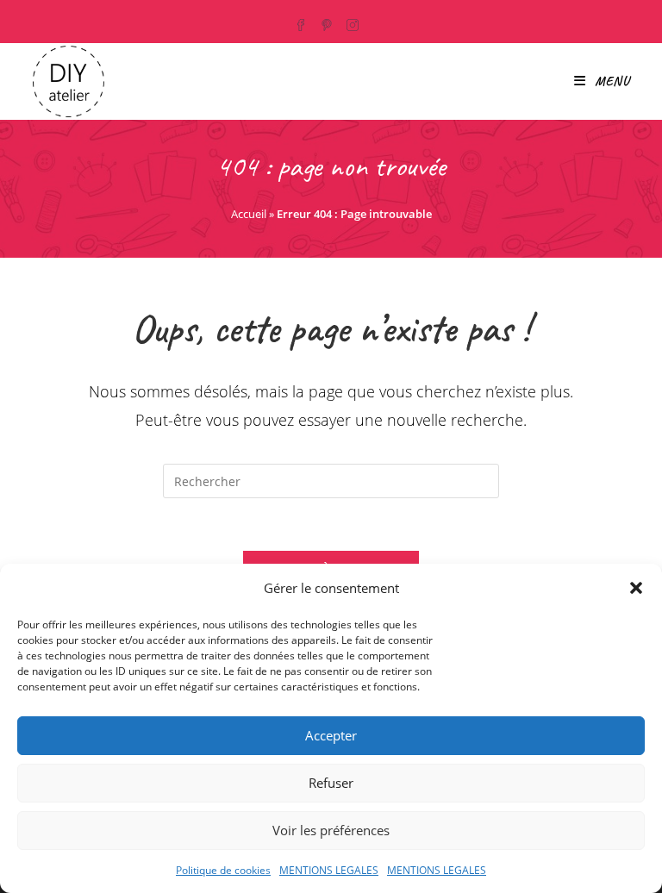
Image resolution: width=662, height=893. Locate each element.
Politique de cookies (223, 870)
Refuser (331, 782)
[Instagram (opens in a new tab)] (354, 22)
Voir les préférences (331, 830)
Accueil (248, 214)
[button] (636, 587)
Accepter (331, 735)
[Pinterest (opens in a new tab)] (328, 22)
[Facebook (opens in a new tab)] (305, 22)
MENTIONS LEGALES (328, 870)
